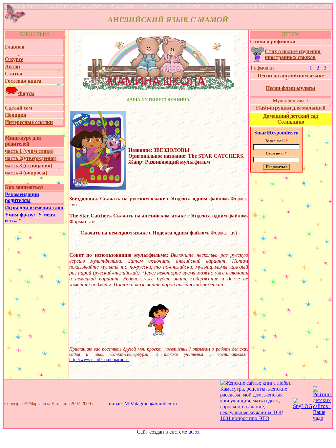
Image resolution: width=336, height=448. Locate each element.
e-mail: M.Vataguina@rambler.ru (143, 403)
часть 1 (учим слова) (29, 151)
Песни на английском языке (291, 75)
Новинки (15, 115)
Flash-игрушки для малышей (291, 108)
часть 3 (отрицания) (28, 165)
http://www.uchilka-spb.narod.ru (99, 359)
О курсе (14, 59)
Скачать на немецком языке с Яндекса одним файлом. (145, 232)
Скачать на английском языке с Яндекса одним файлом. (180, 215)
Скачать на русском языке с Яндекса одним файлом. (165, 198)
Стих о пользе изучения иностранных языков (293, 54)
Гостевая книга (23, 81)
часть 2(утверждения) (30, 158)
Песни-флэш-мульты (290, 88)
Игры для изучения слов (34, 207)
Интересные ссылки (29, 122)
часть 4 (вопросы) (26, 172)
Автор (12, 66)
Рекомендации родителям (22, 197)
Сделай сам (18, 108)
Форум (26, 93)
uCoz (194, 432)
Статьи (13, 73)
